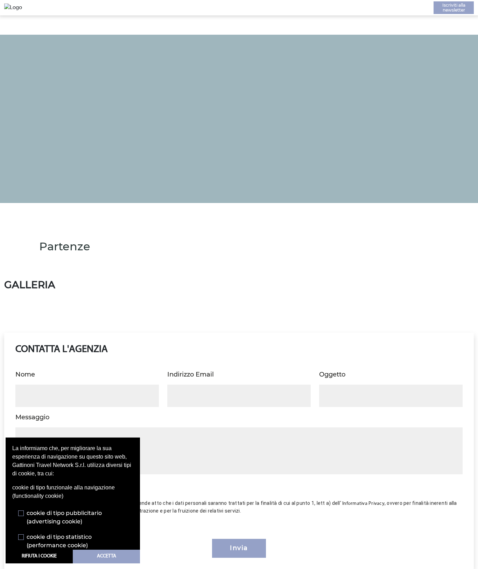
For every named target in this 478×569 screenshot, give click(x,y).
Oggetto (332, 374)
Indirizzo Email (190, 374)
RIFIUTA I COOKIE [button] (39, 556)
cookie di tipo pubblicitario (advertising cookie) (64, 517)
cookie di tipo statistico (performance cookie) (59, 541)
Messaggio (32, 417)
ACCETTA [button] (106, 556)
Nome (25, 374)
